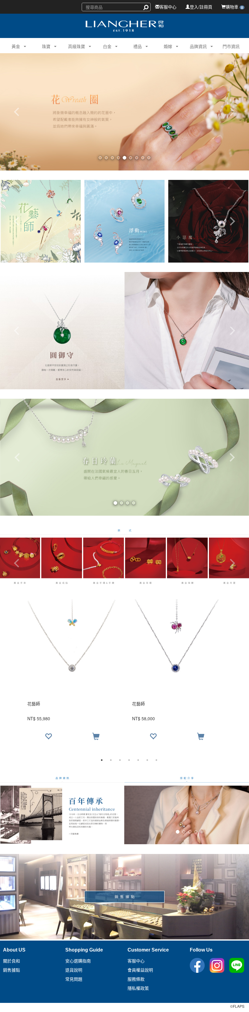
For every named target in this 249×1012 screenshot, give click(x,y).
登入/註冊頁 (201, 7)
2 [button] (111, 760)
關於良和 (11, 961)
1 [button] (102, 760)
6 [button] (147, 760)
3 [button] (120, 760)
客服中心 (167, 7)
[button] (13, 45)
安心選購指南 (78, 961)
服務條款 (136, 979)
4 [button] (129, 760)
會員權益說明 (140, 970)
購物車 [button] (234, 7)
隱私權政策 (138, 988)
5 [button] (138, 760)
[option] (124, 672)
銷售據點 (11, 970)
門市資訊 (231, 46)
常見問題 (73, 979)
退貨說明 (73, 970)
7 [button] (156, 760)
